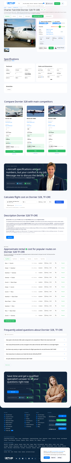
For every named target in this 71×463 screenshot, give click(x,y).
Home (5, 7)
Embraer (50, 122)
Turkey (20, 438)
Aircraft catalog (26, 3)
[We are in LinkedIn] (35, 458)
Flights (39, 424)
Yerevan (15, 451)
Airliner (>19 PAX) (51, 125)
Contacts (28, 422)
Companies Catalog (42, 416)
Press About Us (29, 420)
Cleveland (34, 447)
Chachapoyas (31, 446)
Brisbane (11, 446)
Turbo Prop (29, 125)
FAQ (38, 420)
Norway (58, 438)
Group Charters (9, 418)
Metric (13, 60)
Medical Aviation (9, 422)
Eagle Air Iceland (49, 29)
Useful (37, 412)
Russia (16, 438)
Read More (10, 237)
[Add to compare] (45, 10)
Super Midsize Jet (49, 34)
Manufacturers (41, 418)
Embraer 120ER (52, 118)
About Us (28, 414)
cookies (48, 451)
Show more (7, 365)
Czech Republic (64, 438)
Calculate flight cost (38, 16)
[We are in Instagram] (19, 458)
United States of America (9, 438)
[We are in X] (26, 458)
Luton (58, 444)
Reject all (53, 457)
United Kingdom (25, 438)
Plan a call (13, 391)
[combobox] (20, 3)
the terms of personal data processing (25, 394)
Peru (35, 440)
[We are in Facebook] (22, 458)
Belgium (39, 440)
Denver (55, 446)
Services (31, 3)
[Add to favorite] (42, 10)
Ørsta (28, 444)
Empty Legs (41, 3)
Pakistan (5, 440)
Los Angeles (11, 444)
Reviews (27, 418)
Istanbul (20, 444)
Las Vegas (6, 446)
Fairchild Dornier (49, 32)
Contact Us (57, 3)
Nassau (21, 446)
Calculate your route (10, 320)
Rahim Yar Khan (16, 447)
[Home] (11, 3)
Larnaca (5, 451)
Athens (5, 447)
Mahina (50, 444)
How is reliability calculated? (43, 24)
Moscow (16, 444)
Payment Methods (30, 424)
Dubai (24, 444)
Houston (43, 446)
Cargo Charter (8, 424)
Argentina (23, 440)
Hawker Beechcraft (30, 122)
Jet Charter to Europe (30, 451)
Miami (35, 444)
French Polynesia (11, 440)
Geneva (61, 444)
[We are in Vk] (16, 458)
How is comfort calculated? (56, 24)
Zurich (36, 446)
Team (27, 416)
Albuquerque (16, 446)
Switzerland (45, 438)
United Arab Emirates (34, 438)
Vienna (46, 444)
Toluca (39, 446)
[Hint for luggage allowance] (62, 38)
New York (6, 444)
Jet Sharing (8, 428)
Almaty (38, 447)
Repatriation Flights (10, 420)
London (54, 444)
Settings (59, 457)
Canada (43, 440)
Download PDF (49, 16)
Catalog (9, 7)
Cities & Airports (41, 422)
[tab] (51, 79)
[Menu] (62, 3)
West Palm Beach (49, 446)
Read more (14, 153)
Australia (54, 438)
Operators (36, 3)
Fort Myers (23, 447)
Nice (9, 451)
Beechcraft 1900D (31, 118)
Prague (31, 444)
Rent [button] (14, 151)
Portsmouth (28, 447)
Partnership (28, 426)
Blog (39, 426)
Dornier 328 (48, 31)
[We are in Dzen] (29, 458)
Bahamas (32, 440)
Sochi (12, 451)
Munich (59, 446)
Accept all (47, 457)
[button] (42, 202)
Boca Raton (10, 447)
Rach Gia (25, 446)
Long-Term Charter (9, 416)
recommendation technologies (58, 451)
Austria (49, 438)
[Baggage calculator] (53, 40)
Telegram (20, 183)
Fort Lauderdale (41, 444)
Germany (18, 440)
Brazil (40, 438)
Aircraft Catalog (41, 414)
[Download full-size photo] (6, 20)
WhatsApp (28, 183)
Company (26, 412)
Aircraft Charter (9, 414)
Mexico (27, 440)
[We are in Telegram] (32, 458)
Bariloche (64, 446)
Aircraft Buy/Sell (9, 426)
